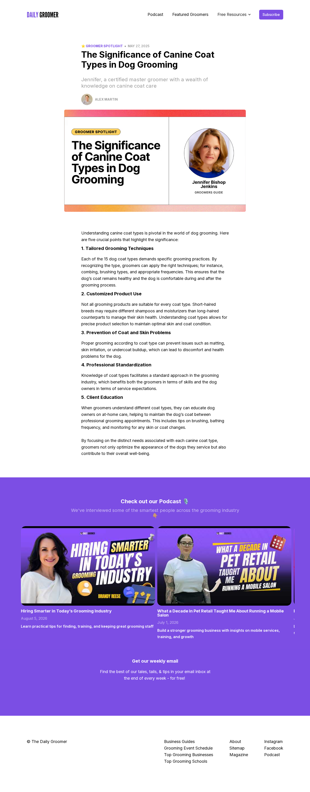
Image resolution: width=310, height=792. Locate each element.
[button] (234, 14)
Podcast (155, 14)
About (235, 741)
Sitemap (237, 748)
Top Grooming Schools (185, 761)
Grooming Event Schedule (188, 748)
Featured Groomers (190, 14)
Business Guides (179, 741)
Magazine (238, 754)
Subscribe (271, 14)
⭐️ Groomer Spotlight (102, 46)
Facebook (273, 748)
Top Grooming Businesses (188, 754)
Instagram (273, 741)
